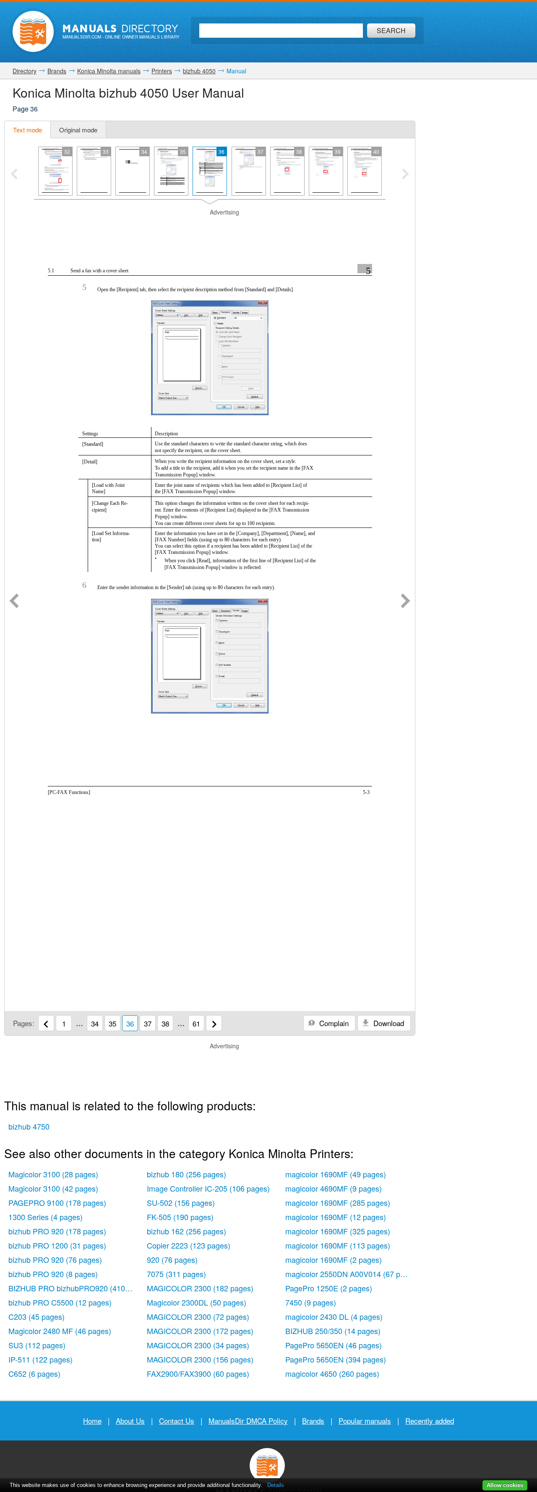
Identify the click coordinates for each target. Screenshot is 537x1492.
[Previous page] (14, 601)
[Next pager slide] (405, 174)
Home (92, 1420)
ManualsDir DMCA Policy (248, 1420)
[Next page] (405, 601)
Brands (313, 1420)
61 (196, 1023)
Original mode (78, 129)
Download (387, 1023)
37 (147, 1023)
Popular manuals (365, 1420)
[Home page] (33, 31)
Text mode (27, 129)
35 (112, 1023)
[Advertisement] (210, 227)
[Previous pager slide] (14, 174)
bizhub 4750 (29, 1126)
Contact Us (176, 1420)
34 (95, 1023)
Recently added (429, 1420)
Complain (333, 1023)
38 (165, 1023)
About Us (130, 1420)
